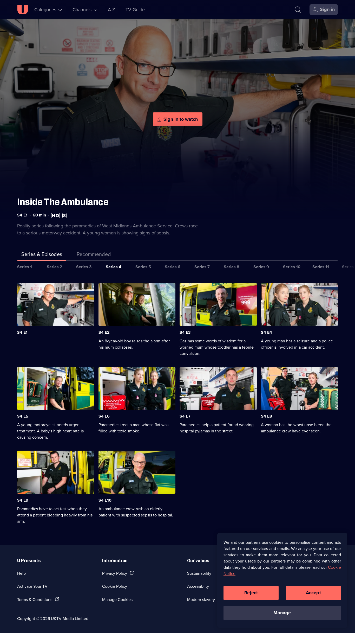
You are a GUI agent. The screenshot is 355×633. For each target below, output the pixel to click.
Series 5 (143, 267)
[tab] (94, 255)
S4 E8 (266, 416)
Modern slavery (201, 599)
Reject (251, 592)
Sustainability (199, 573)
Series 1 (24, 267)
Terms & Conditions (34, 599)
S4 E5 (22, 416)
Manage (282, 612)
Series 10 (291, 267)
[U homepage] (22, 9)
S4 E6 (104, 416)
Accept (313, 592)
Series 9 (261, 267)
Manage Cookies (117, 599)
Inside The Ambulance (63, 202)
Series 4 (113, 267)
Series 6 (172, 267)
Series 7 (202, 267)
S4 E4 (266, 332)
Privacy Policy (114, 573)
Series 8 (231, 267)
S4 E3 (185, 332)
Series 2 (54, 267)
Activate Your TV (32, 586)
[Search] (297, 9)
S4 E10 (104, 500)
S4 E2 (104, 332)
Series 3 (83, 267)
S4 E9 (22, 500)
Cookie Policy (114, 586)
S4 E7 (185, 416)
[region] (282, 580)
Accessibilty (198, 586)
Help (21, 573)
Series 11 (320, 267)
